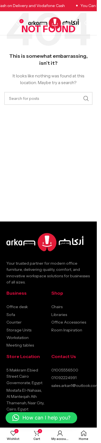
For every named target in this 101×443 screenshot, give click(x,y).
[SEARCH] (86, 98)
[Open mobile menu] (7, 23)
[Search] (87, 23)
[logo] (45, 242)
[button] (41, 417)
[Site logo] (53, 22)
